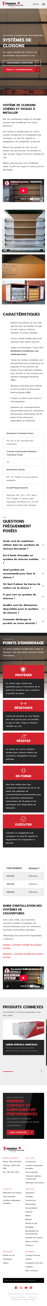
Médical (28, 1219)
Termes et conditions (18, 1297)
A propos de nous (32, 1255)
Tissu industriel (31, 1172)
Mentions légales (29, 1299)
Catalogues (7, 1259)
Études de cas (9, 1255)
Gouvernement (31, 1208)
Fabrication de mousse (34, 1182)
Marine (28, 1215)
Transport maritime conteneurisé (33, 1177)
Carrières (29, 1267)
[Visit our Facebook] (16, 1287)
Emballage (29, 1227)
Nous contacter (31, 1270)
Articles (28, 1259)
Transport (29, 1245)
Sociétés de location (33, 1237)
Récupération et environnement (32, 1232)
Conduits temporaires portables (34, 1167)
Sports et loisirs (31, 1241)
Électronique (30, 1204)
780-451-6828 (15, 1161)
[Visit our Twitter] (21, 1287)
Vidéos (5, 1263)
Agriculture (29, 1192)
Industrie (28, 1212)
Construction (30, 1161)
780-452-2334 (13, 1172)
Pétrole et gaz (31, 1223)
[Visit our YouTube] (25, 1287)
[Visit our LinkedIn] (30, 1287)
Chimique (29, 1196)
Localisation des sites (34, 1263)
